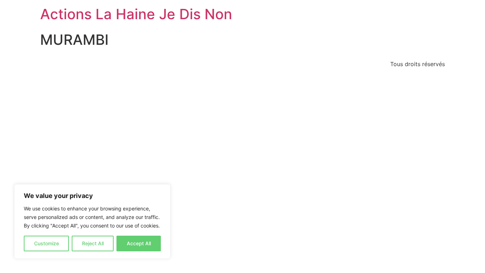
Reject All (93, 243)
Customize (46, 243)
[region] (92, 221)
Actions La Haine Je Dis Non (136, 14)
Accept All (139, 243)
